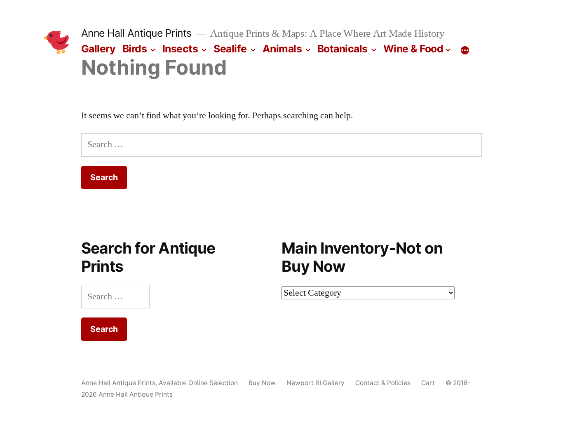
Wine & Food (413, 48)
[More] (465, 50)
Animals (282, 48)
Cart (428, 383)
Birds (134, 48)
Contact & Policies (383, 383)
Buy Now (262, 383)
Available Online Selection (198, 383)
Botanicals (342, 48)
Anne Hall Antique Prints (136, 33)
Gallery (98, 48)
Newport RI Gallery (315, 383)
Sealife (230, 48)
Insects (180, 48)
